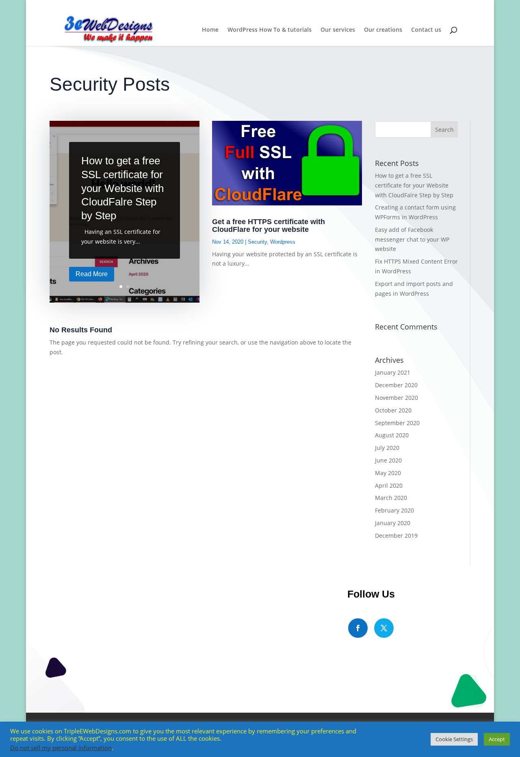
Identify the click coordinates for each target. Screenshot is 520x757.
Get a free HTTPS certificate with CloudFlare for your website (268, 225)
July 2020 (387, 448)
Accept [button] (497, 739)
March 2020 (391, 498)
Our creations (383, 30)
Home (210, 30)
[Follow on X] (384, 628)
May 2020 (388, 473)
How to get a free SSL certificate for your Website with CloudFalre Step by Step (122, 188)
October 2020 (393, 410)
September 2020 (397, 423)
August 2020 (392, 435)
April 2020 (389, 485)
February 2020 (394, 510)
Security (257, 242)
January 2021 (392, 372)
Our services (338, 30)
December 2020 (396, 385)
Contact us (426, 30)
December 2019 (396, 535)
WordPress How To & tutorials (270, 30)
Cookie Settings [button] (454, 739)
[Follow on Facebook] (358, 628)
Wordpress (282, 242)
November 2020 (396, 397)
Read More (92, 274)
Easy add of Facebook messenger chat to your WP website (412, 239)
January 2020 (392, 523)
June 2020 (388, 460)
